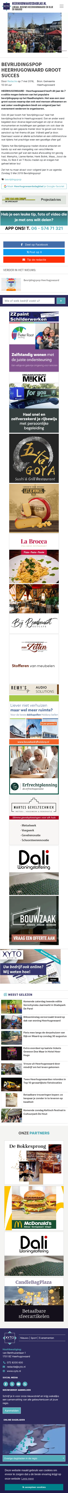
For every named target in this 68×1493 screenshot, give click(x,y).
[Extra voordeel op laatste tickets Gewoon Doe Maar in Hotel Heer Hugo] (11, 1053)
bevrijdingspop (13, 179)
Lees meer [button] (27, 1478)
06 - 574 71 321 (47, 228)
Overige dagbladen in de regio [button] (20, 1458)
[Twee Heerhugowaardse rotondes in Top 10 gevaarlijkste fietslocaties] (11, 1085)
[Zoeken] (61, 301)
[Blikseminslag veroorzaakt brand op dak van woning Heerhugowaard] (11, 1022)
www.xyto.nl (14, 1371)
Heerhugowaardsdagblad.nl (29, 3)
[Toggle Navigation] (61, 6)
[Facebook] (6, 1384)
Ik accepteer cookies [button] (34, 1487)
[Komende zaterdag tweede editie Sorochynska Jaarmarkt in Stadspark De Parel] (11, 1007)
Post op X (36, 252)
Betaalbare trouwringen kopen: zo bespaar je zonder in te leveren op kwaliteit (43, 1098)
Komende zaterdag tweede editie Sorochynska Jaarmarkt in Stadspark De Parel (44, 1005)
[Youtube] (19, 1384)
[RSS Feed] (25, 1384)
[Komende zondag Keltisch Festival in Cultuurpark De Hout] (11, 1115)
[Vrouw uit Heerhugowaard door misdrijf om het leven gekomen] (11, 1069)
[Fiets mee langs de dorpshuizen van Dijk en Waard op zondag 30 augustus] (11, 1038)
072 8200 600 (15, 1362)
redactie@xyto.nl (16, 1366)
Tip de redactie (36, 259)
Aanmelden (12, 1410)
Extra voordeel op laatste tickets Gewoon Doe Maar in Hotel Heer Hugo (42, 1052)
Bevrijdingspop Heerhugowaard (41, 280)
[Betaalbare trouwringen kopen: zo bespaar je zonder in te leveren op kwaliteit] (11, 1100)
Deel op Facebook (36, 244)
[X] (12, 1384)
